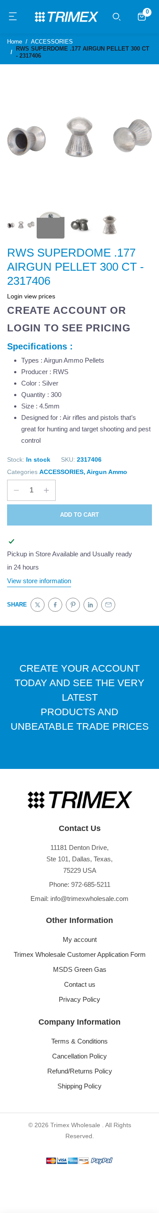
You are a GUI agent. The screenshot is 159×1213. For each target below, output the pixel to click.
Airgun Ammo (107, 471)
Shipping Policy (79, 1086)
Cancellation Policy (79, 1056)
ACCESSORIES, (62, 471)
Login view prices (31, 296)
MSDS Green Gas (79, 969)
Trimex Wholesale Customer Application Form (80, 954)
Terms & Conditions (79, 1041)
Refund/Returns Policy (79, 1071)
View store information (39, 580)
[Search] (116, 16)
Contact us (79, 984)
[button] (13, 17)
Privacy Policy (79, 999)
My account (80, 939)
